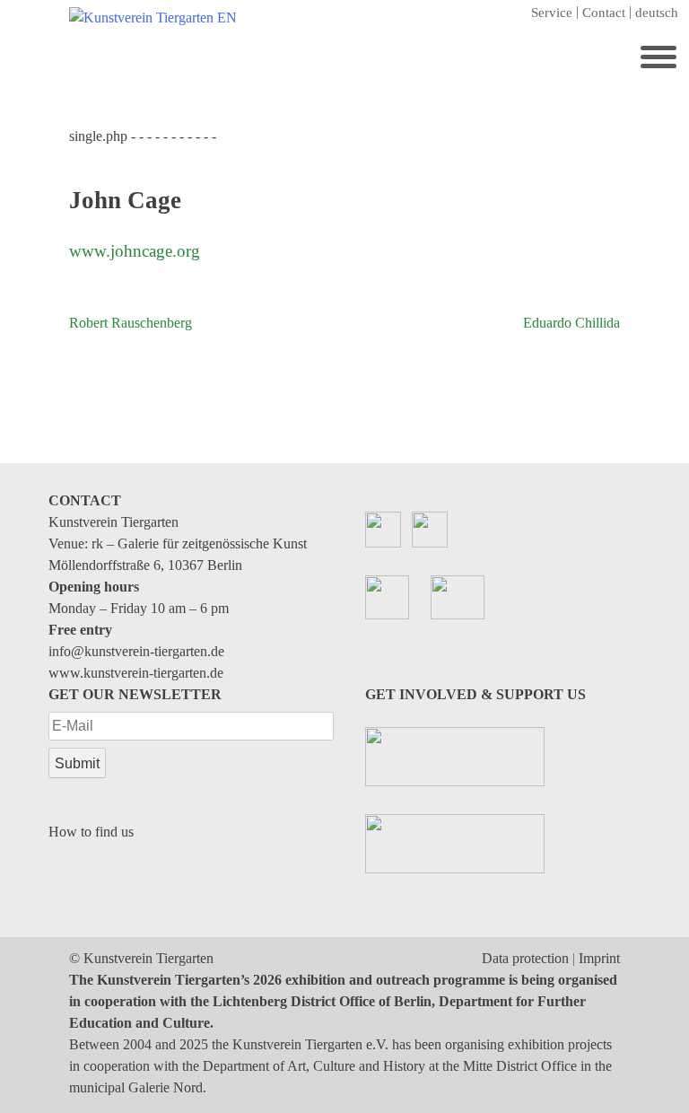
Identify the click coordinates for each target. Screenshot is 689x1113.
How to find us (91, 831)
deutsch (656, 12)
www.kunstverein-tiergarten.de (135, 672)
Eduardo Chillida (571, 322)
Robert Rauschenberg (130, 322)
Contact (603, 12)
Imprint (599, 958)
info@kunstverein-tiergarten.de (136, 651)
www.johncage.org (134, 250)
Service (551, 12)
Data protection (525, 958)
